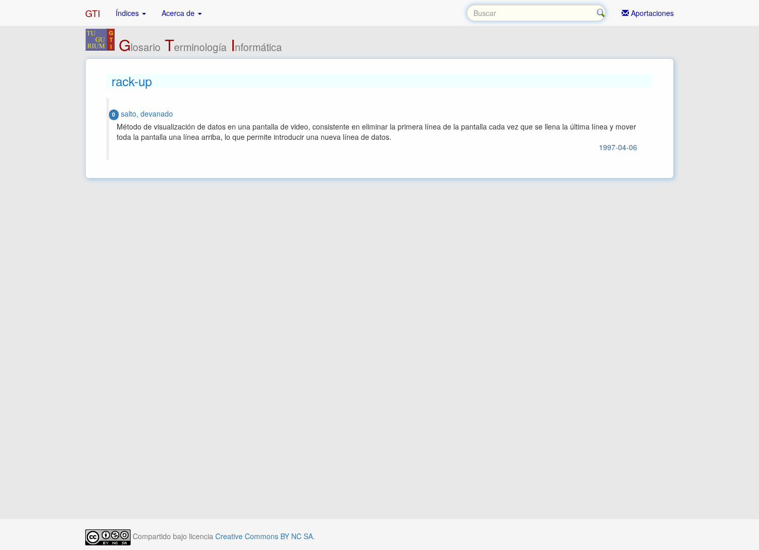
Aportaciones (651, 13)
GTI (92, 13)
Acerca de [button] (179, 13)
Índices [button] (128, 13)
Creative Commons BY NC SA (264, 536)
